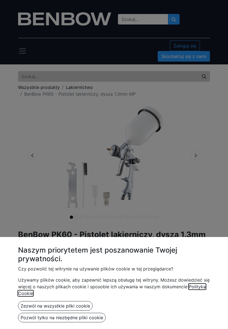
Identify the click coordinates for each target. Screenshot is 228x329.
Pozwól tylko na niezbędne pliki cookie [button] (62, 317)
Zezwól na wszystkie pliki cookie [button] (55, 306)
